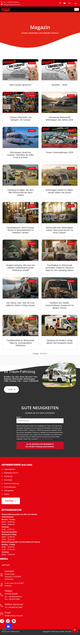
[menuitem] (76, 3)
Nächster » (44, 354)
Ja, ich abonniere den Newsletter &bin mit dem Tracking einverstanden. (40, 445)
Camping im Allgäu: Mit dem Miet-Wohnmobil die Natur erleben (21, 192)
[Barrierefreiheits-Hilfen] (75, 630)
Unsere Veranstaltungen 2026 (59, 152)
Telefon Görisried (14, 604)
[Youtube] (14, 621)
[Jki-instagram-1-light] (8, 621)
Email (18, 417)
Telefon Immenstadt (11, 592)
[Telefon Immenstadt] (1, 594)
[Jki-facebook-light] (2, 621)
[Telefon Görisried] (1, 605)
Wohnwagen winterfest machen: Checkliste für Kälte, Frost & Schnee (20, 155)
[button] (4, 630)
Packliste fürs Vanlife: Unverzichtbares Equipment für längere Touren (59, 305)
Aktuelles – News (59, 85)
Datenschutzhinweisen (45, 439)
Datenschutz (15, 631)
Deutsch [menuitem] (7, 565)
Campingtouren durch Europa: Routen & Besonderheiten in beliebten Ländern (20, 230)
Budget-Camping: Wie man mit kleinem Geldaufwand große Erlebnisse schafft (20, 267)
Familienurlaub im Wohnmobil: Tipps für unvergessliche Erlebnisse (20, 343)
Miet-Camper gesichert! (20, 85)
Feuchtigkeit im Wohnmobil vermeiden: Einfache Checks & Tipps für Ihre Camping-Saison (59, 267)
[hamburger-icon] (76, 9)
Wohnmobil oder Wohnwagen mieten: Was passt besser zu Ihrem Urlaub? (59, 230)
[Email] (1, 613)
